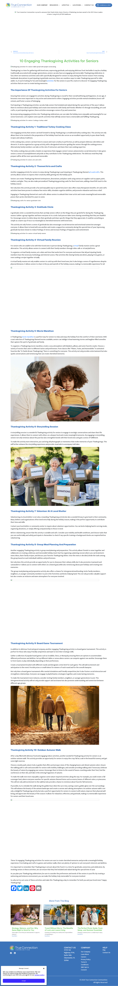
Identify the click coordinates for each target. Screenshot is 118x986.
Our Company (85, 951)
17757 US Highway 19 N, (69, 951)
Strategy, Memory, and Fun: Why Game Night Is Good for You (25, 929)
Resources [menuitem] (54, 5)
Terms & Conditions (85, 963)
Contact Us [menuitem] (89, 5)
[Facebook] (11, 953)
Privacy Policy (85, 959)
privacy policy (39, 975)
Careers (83, 957)
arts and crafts (94, 172)
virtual (76, 245)
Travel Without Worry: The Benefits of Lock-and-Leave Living (59, 929)
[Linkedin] (15, 953)
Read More (14, 936)
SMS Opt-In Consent (85, 968)
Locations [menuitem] (77, 5)
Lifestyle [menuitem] (65, 5)
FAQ (104, 950)
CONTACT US (70, 947)
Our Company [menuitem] (42, 5)
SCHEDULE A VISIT (105, 5)
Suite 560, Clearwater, (68, 956)
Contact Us (106, 952)
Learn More (85, 954)
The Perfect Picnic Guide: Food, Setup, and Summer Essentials (90, 929)
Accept (24, 981)
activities (50, 80)
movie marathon (28, 336)
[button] (44, 968)
